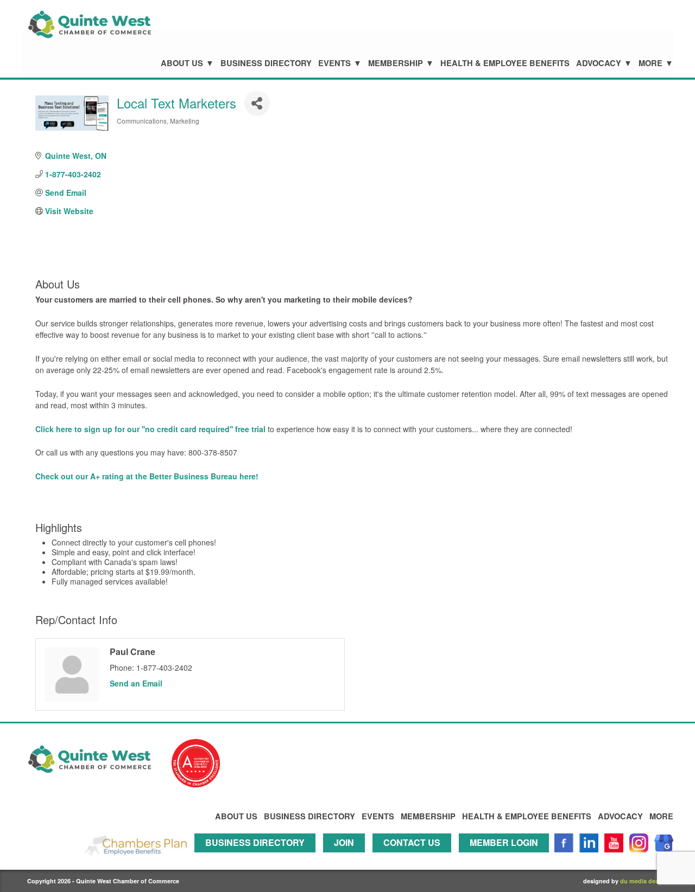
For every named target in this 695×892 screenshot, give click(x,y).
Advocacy (598, 63)
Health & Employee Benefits (505, 63)
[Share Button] (256, 103)
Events (334, 63)
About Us (182, 63)
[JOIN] (346, 857)
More (650, 63)
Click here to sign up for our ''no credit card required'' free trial (151, 428)
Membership (395, 63)
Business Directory (266, 63)
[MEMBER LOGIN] (506, 857)
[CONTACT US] (414, 857)
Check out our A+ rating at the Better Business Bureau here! (146, 476)
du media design (644, 881)
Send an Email (136, 683)
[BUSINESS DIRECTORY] (257, 857)
